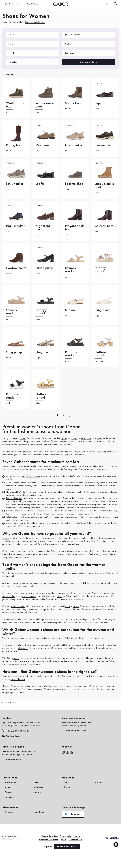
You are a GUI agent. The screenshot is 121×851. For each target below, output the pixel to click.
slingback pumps (18, 606)
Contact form (13, 736)
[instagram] (63, 752)
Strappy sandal (70, 270)
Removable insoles (14, 498)
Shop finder (38, 812)
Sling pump (102, 310)
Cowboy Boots (105, 226)
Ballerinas (6, 619)
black (67, 606)
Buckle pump (44, 268)
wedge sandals (8, 596)
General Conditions (49, 836)
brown (76, 606)
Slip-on (99, 103)
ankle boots (86, 438)
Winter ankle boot (15, 105)
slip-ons (64, 438)
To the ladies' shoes (66, 847)
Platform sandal (71, 354)
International (75, 814)
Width (67, 44)
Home (4, 703)
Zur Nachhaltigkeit (13, 759)
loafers (74, 438)
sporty (76, 619)
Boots (7, 787)
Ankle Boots (10, 782)
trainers (23, 438)
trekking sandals (29, 596)
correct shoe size (18, 679)
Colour (11, 35)
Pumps (36, 782)
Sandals (37, 792)
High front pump (42, 228)
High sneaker (15, 226)
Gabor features (75, 35)
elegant (85, 619)
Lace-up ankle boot (104, 185)
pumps (30, 441)
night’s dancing (93, 452)
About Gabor (32, 4)
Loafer (39, 183)
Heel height (69, 53)
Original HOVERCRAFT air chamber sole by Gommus (33, 492)
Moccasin (42, 145)
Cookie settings (75, 839)
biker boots (23, 648)
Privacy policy (66, 836)
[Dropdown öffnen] (39, 4)
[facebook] (67, 752)
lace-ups (43, 583)
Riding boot (14, 145)
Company (8, 812)
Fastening (12, 62)
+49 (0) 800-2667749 (17, 731)
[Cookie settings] (116, 844)
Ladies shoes (7, 4)
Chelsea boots (88, 645)
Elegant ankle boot (74, 228)
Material (12, 44)
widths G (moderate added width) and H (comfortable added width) (69, 483)
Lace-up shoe (74, 183)
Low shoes (9, 797)
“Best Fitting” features (30, 476)
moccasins (16, 583)
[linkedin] (72, 752)
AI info (63, 839)
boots (79, 441)
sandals (5, 441)
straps (59, 596)
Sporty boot (73, 103)
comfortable (53, 455)
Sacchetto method (56, 511)
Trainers (5, 538)
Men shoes (19, 4)
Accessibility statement (48, 839)
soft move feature (29, 517)
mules (62, 599)
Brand (11, 53)
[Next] (69, 415)
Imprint (77, 836)
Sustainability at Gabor (75, 731)
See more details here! (35, 22)
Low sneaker (73, 145)
